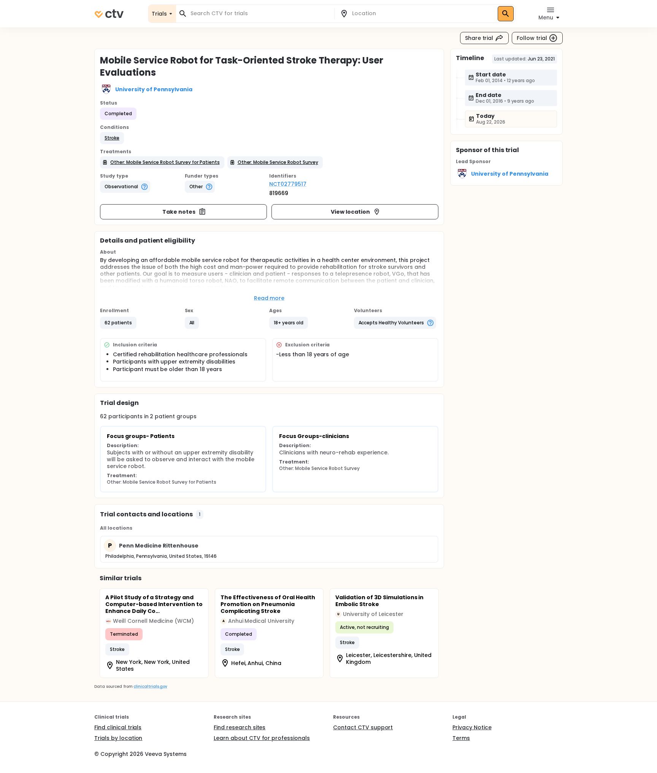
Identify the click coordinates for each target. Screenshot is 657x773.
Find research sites (239, 727)
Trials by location (118, 738)
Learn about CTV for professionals (262, 738)
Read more (269, 298)
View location (350, 212)
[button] (112, 138)
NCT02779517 (287, 184)
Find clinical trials (117, 727)
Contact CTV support (363, 727)
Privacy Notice (472, 727)
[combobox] (259, 13)
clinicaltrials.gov (150, 686)
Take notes (178, 212)
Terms (461, 738)
